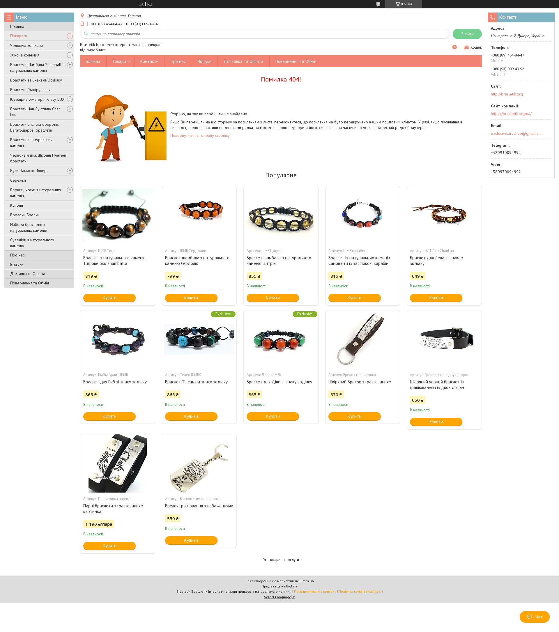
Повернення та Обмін (29, 283)
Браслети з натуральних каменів (31, 142)
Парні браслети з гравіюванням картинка (113, 508)
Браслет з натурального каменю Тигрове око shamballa (114, 260)
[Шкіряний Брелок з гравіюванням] (363, 339)
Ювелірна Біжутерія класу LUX (37, 99)
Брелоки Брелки (24, 214)
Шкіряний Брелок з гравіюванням (359, 382)
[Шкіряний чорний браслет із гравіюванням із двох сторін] (444, 339)
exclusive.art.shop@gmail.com (516, 133)
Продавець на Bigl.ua (279, 586)
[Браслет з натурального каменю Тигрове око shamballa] (117, 215)
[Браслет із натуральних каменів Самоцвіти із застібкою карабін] (363, 215)
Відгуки (16, 264)
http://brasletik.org (507, 94)
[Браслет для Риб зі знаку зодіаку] (117, 339)
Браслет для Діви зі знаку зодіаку (279, 382)
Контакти (149, 61)
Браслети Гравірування (30, 89)
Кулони (16, 205)
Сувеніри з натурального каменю (32, 242)
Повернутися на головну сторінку (200, 135)
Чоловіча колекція (26, 45)
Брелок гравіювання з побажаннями (199, 506)
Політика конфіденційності (361, 591)
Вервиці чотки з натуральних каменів (35, 192)
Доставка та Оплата (27, 273)
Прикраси (18, 35)
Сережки (18, 180)
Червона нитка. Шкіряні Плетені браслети (38, 158)
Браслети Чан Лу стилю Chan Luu (35, 111)
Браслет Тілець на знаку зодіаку (196, 382)
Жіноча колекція (24, 55)
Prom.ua (307, 581)
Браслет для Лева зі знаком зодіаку (436, 260)
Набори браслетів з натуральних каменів (28, 227)
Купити (109, 297)
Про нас (17, 255)
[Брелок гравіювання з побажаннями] (199, 463)
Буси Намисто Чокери (29, 170)
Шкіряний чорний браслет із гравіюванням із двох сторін (437, 384)
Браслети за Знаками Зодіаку (36, 80)
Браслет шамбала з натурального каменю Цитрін (279, 260)
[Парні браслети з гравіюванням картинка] (117, 463)
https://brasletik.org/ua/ (511, 113)
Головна (17, 26)
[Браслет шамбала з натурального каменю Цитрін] (281, 215)
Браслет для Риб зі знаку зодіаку (115, 382)
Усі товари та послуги (281, 560)
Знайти (467, 34)
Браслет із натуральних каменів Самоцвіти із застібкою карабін (359, 260)
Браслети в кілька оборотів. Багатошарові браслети (34, 127)
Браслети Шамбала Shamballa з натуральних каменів (38, 67)
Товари (119, 61)
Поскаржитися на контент (315, 591)
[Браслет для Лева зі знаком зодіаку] (444, 215)
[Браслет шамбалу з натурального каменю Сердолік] (199, 215)
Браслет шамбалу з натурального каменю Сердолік (197, 260)
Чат (539, 617)
